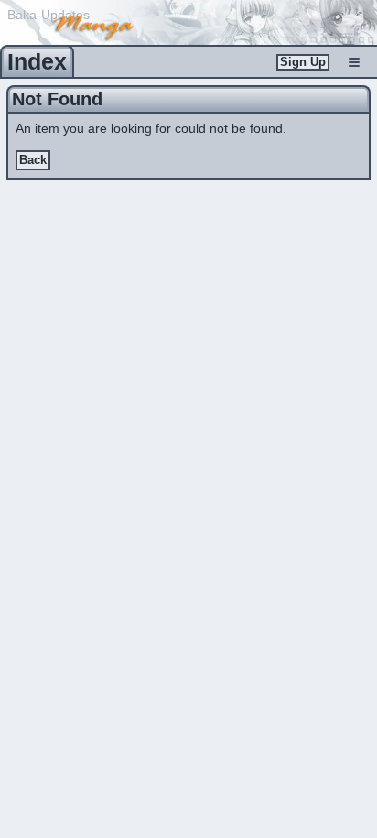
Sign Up (303, 62)
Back (33, 160)
